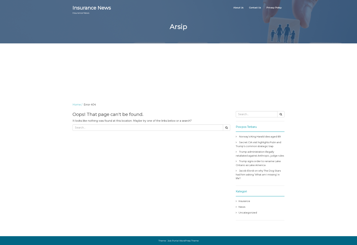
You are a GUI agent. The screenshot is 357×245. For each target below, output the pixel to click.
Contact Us (255, 7)
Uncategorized (248, 212)
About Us (238, 7)
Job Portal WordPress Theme (183, 240)
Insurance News (92, 9)
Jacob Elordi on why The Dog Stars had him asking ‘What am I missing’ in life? (258, 174)
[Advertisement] (178, 71)
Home (77, 104)
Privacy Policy (274, 7)
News (242, 206)
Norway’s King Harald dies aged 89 (260, 136)
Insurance (244, 201)
